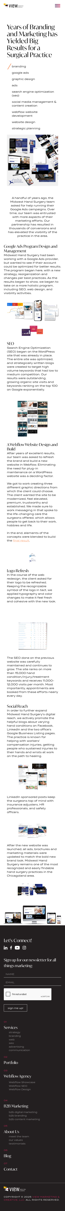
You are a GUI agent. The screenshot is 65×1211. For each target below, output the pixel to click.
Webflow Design (20, 1089)
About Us (11, 1131)
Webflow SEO (18, 1085)
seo (11, 1043)
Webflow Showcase (22, 1082)
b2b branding (18, 1115)
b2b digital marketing (23, 1112)
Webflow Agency (17, 1076)
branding (15, 1035)
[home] (14, 5)
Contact (11, 1169)
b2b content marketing (24, 1119)
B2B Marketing (16, 1106)
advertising (16, 1046)
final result (21, 540)
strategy (14, 1032)
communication (19, 1050)
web (12, 1039)
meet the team (19, 1136)
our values (16, 1139)
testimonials (17, 1143)
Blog (7, 1155)
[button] (57, 6)
